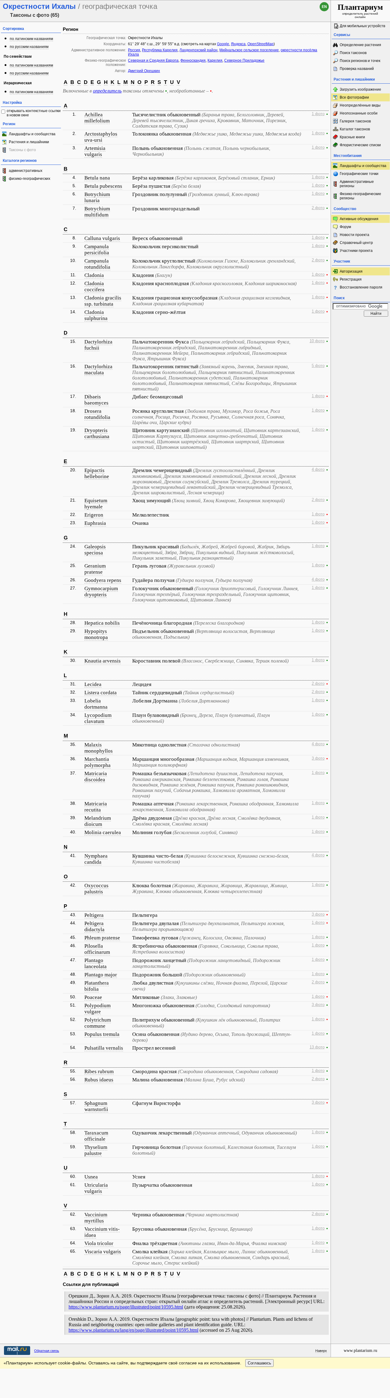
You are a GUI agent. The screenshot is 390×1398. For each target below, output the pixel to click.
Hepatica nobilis (102, 623)
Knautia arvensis (102, 661)
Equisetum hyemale (95, 504)
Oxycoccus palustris (96, 889)
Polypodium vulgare (97, 1009)
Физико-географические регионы (360, 196)
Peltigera (94, 915)
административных (25, 171)
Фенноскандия (193, 60)
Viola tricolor (98, 1243)
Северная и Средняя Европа (153, 60)
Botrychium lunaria (97, 197)
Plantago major (100, 975)
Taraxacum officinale (96, 1136)
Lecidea (92, 684)
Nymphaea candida (96, 859)
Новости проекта (354, 235)
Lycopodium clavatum (98, 718)
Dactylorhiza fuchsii (98, 345)
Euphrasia (95, 523)
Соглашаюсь (259, 1363)
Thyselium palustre (95, 1150)
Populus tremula (101, 1034)
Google (223, 44)
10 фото (317, 341)
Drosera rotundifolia (97, 414)
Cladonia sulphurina (96, 315)
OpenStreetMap (260, 44)
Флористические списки (360, 145)
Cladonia (94, 275)
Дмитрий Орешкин (144, 71)
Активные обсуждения (359, 219)
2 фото (318, 208)
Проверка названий (357, 69)
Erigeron (93, 515)
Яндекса (238, 44)
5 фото (318, 366)
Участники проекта (356, 251)
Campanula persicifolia (96, 250)
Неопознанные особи (359, 113)
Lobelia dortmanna (96, 704)
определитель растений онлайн (360, 11)
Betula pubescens (103, 186)
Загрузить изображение (360, 89)
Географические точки (359, 174)
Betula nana (97, 178)
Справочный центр (356, 243)
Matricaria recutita (95, 807)
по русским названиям (29, 47)
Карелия (214, 60)
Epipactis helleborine (96, 473)
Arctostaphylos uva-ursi (100, 137)
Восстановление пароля (361, 287)
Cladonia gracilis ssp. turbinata (102, 301)
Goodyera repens (102, 580)
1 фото (318, 114)
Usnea (91, 1177)
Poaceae (93, 997)
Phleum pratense (102, 938)
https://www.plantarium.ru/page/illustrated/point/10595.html (126, 1306)
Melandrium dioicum (97, 821)
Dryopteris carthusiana (96, 433)
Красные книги (352, 137)
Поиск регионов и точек (360, 61)
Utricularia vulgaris (96, 1188)
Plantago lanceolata (95, 963)
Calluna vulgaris (102, 238)
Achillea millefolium (97, 118)
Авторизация (351, 271)
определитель (107, 90)
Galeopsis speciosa (95, 550)
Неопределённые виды (360, 105)
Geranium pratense (95, 569)
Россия (134, 50)
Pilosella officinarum (97, 949)
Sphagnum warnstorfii (96, 1106)
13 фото (317, 1047)
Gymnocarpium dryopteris (101, 591)
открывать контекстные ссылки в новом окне (34, 113)
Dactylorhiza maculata (98, 370)
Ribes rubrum (99, 1071)
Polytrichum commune (97, 1023)
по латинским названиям (31, 39)
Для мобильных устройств (362, 26)
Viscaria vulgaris (102, 1252)
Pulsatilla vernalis (103, 1048)
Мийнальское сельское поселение (249, 50)
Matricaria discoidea (95, 777)
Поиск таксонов (353, 53)
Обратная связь (46, 1351)
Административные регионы (357, 184)
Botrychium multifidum (97, 212)
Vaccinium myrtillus (95, 1218)
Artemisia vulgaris (94, 151)
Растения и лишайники (29, 142)
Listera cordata (100, 692)
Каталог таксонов (355, 129)
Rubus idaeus (98, 1080)
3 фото (318, 758)
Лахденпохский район (198, 50)
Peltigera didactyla (94, 926)
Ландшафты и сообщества (32, 134)
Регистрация (351, 279)
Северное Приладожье (244, 60)
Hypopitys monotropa (96, 634)
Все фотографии (354, 97)
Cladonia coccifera (94, 286)
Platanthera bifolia (96, 986)
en (324, 7)
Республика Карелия (160, 50)
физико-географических (29, 178)
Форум (345, 227)
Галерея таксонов (355, 121)
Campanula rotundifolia (97, 264)
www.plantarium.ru (360, 1350)
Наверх (321, 1351)
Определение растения (360, 45)
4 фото (318, 469)
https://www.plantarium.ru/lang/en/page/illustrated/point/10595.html (133, 1330)
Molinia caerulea (102, 832)
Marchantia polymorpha (97, 762)
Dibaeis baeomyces (96, 400)
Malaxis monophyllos (98, 748)
